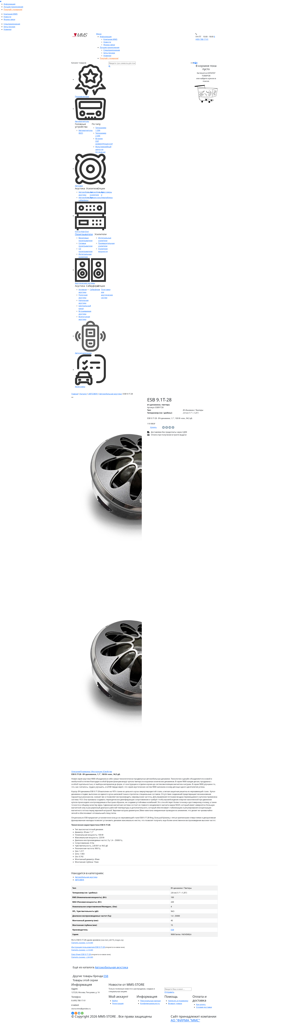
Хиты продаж (9, 26)
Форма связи (9, 19)
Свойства (108, 771)
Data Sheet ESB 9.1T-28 (81, 954)
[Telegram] (169, 427)
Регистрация (118, 1003)
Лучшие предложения (13, 7)
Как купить (201, 1004)
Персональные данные (150, 1000)
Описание (75, 771)
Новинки (7, 29)
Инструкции (98, 771)
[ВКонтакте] (163, 427)
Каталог (83, 394)
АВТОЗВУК (93, 394)
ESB (172, 930)
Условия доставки (204, 1007)
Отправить (169, 992)
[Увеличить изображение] (72, 397)
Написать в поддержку (178, 1000)
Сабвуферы (95, 289)
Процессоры (95, 197)
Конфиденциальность (150, 1003)
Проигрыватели (84, 234)
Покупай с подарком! (13, 9)
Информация (9, 4)
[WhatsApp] (173, 427)
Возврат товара (175, 1003)
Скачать (82, 942)
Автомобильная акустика (110, 394)
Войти (115, 1000)
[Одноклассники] (166, 427)
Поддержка (86, 771)
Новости (7, 16)
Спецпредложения (12, 24)
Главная (74, 394)
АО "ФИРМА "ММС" (185, 1020)
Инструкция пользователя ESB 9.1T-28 (88, 947)
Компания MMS (10, 14)
